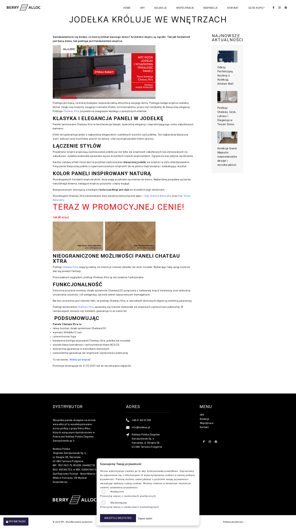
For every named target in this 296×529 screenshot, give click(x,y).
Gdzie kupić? (256, 8)
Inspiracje (210, 8)
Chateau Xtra (71, 111)
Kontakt (233, 8)
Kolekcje (161, 8)
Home (127, 8)
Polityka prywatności (233, 522)
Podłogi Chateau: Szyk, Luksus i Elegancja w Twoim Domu (226, 116)
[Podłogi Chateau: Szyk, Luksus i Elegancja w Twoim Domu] (227, 97)
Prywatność (17, 521)
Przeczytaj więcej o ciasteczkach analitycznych (128, 496)
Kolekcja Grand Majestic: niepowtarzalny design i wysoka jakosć (227, 156)
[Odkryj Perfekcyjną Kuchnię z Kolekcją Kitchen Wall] (227, 57)
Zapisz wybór (145, 518)
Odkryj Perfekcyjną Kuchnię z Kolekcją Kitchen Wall (225, 75)
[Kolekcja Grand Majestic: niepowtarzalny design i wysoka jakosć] (227, 138)
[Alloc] (23, 7)
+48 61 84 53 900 (141, 420)
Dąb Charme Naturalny (158, 196)
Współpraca (185, 8)
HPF (142, 8)
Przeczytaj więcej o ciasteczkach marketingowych (129, 507)
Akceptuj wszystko (118, 518)
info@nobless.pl (141, 427)
